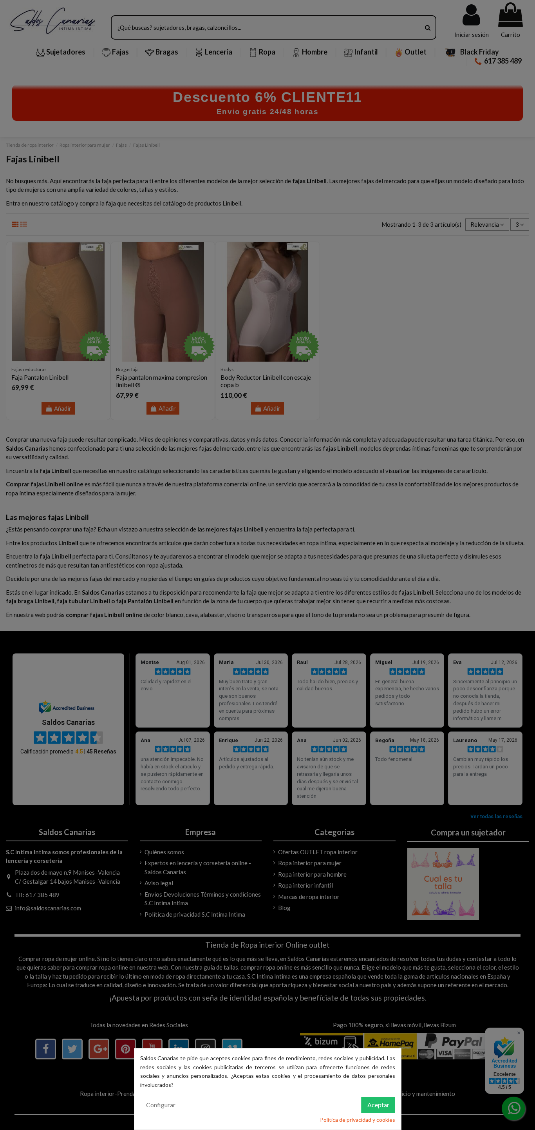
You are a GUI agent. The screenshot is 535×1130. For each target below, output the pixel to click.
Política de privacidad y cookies (357, 1119)
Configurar (160, 1104)
